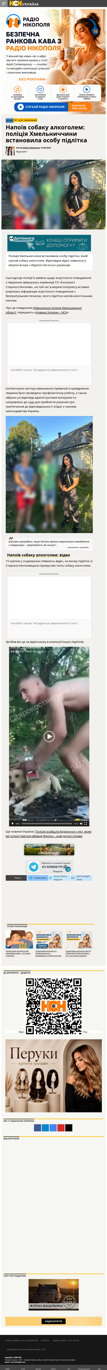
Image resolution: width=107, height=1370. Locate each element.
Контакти (45, 1340)
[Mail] (68, 1127)
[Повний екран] (85, 823)
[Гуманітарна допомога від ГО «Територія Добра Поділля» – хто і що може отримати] (79, 939)
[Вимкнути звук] (81, 823)
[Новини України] (24, 3)
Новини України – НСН (51, 312)
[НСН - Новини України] (49, 867)
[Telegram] (45, 1127)
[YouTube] (61, 1127)
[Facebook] (37, 1127)
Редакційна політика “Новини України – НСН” (26, 1349)
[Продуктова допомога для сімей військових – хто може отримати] (19, 939)
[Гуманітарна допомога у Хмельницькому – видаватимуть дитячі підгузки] (49, 939)
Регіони (9, 120)
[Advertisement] (49, 344)
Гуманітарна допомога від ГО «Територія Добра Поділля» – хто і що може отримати (78, 953)
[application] (49, 736)
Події (21, 120)
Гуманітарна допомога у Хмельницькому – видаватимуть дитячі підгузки (48, 953)
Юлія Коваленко (31, 147)
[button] (49, 736)
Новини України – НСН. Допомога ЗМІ (22, 1340)
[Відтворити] (12, 823)
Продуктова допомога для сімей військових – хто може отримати (18, 953)
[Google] (53, 1127)
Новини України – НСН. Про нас (66, 1340)
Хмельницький (30, 120)
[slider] (47, 823)
